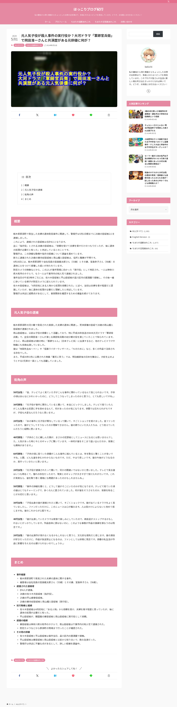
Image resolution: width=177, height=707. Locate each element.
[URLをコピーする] (109, 115)
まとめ (28, 199)
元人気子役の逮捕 (33, 189)
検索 (158, 34)
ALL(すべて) (19, 45)
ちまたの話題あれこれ (34, 45)
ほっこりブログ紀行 (88, 9)
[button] (19, 115)
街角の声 (29, 194)
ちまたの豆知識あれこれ (145, 248)
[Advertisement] (64, 142)
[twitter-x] (168, 1)
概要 (27, 185)
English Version (141, 237)
